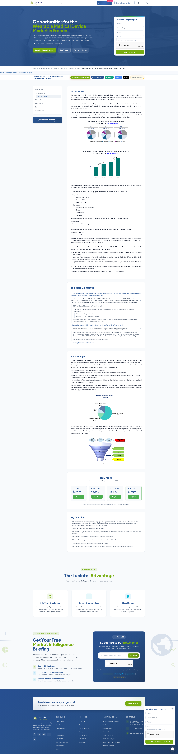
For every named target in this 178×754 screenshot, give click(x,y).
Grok (127, 77)
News (57, 749)
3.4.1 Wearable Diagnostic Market (85, 314)
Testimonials (60, 732)
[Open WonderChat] (172, 749)
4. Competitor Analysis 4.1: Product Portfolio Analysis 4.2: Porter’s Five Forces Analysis (97, 325)
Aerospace (82, 742)
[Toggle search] (147, 3)
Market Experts (60, 728)
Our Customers (60, 735)
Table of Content (40, 100)
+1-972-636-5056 (136, 728)
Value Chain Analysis (109, 738)
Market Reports (107, 728)
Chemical (82, 721)
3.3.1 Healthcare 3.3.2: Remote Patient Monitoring (88, 306)
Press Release (60, 745)
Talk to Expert (138, 77)
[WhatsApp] (49, 734)
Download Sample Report (44, 50)
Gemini (119, 77)
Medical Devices (74, 68)
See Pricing (64, 50)
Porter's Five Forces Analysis (111, 742)
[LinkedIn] (34, 734)
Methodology (39, 103)
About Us (58, 725)
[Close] (172, 708)
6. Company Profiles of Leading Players (82, 343)
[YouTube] (34, 739)
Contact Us (59, 738)
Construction (83, 725)
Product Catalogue (108, 745)
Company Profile (108, 735)
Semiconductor (84, 728)
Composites (83, 735)
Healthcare (63, 68)
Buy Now (37, 107)
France (55, 68)
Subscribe (133, 655)
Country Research (44, 68)
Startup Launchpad (62, 742)
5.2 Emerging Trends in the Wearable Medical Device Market (90, 339)
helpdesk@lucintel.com (137, 733)
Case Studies (60, 721)
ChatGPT (110, 77)
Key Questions (39, 110)
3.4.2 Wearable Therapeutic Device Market (87, 316)
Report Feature (42, 96)
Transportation (84, 732)
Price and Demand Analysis (111, 721)
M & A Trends (106, 725)
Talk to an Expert (80, 50)
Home (34, 68)
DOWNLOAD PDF (130, 52)
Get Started (132, 703)
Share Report (97, 77)
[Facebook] (44, 734)
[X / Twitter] (39, 734)
